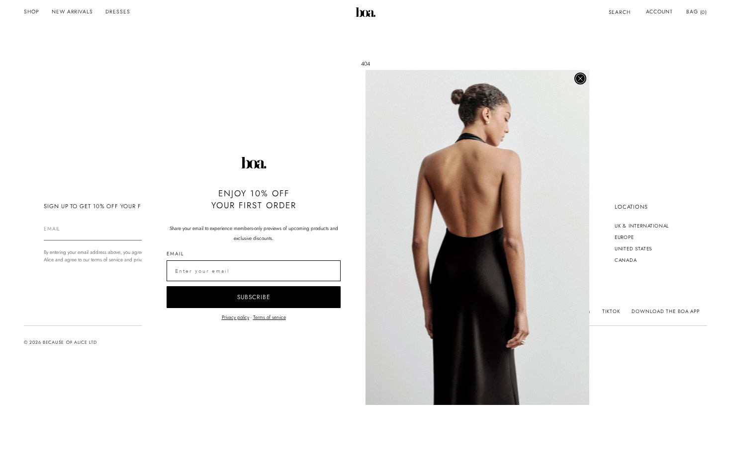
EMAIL (175, 253)
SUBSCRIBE (254, 297)
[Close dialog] (580, 78)
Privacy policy (235, 317)
